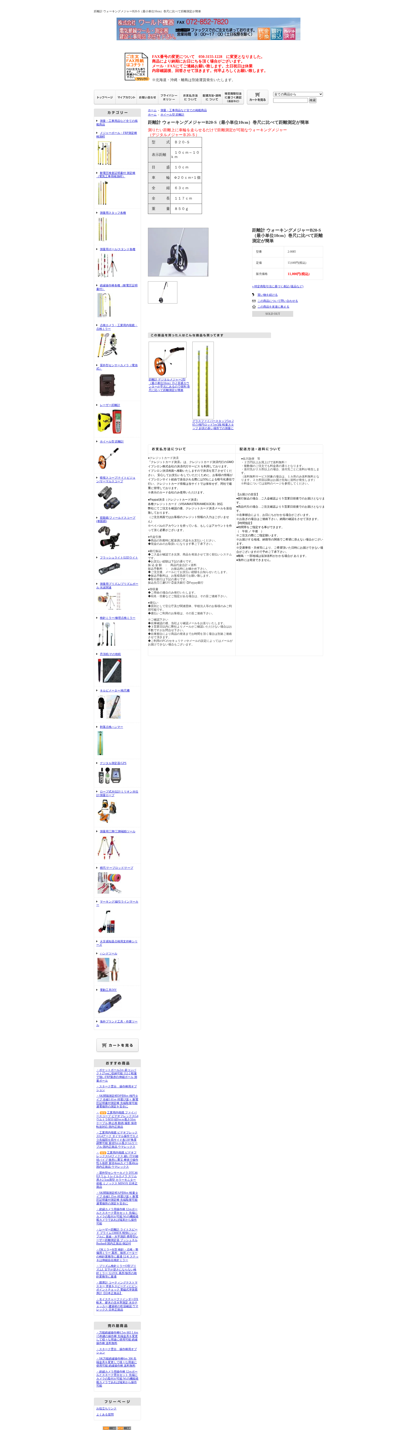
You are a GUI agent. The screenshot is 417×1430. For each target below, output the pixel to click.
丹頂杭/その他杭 (110, 654)
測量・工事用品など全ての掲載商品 (183, 110)
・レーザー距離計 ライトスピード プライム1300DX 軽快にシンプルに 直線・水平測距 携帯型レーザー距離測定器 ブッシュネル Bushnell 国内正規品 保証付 (117, 1236)
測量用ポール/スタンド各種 (117, 249)
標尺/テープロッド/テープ (116, 868)
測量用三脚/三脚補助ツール (117, 831)
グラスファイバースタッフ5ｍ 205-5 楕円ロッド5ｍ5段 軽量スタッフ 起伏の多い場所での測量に (213, 424)
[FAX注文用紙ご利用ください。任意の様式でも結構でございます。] (137, 78)
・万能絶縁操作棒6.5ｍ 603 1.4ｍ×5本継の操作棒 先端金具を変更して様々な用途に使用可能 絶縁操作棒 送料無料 (117, 1338)
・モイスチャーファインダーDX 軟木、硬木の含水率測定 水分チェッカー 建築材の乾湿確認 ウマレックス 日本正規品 (117, 1305)
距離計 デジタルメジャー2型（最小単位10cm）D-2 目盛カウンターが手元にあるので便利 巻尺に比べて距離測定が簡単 (169, 385)
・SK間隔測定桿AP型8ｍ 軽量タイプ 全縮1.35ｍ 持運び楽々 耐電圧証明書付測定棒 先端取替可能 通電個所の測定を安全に (117, 1198)
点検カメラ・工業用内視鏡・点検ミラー (117, 327)
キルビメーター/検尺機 (115, 690)
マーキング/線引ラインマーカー (117, 903)
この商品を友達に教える (273, 306)
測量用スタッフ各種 (113, 212)
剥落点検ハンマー (111, 727)
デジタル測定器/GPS (113, 763)
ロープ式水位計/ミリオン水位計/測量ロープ (117, 793)
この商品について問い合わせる (277, 301)
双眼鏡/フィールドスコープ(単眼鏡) (115, 519)
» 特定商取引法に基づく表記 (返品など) (277, 286)
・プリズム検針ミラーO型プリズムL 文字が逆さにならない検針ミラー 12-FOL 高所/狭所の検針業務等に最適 (116, 1271)
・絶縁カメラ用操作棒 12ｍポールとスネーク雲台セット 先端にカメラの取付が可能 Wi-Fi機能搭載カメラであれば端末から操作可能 (117, 1216)
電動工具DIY (108, 990)
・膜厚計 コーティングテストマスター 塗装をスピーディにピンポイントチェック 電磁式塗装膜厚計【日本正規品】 (117, 1288)
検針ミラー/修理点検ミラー (117, 618)
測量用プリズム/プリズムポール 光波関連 (117, 585)
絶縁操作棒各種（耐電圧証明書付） (117, 287)
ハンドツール (108, 953)
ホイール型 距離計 (112, 441)
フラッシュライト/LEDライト (119, 557)
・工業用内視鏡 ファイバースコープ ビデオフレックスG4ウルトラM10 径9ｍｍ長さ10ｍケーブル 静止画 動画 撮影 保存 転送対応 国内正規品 (117, 1119)
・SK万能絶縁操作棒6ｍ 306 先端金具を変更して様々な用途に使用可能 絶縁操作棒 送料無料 (116, 1362)
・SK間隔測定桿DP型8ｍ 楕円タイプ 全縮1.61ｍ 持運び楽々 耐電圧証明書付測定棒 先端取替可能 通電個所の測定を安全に (117, 1101)
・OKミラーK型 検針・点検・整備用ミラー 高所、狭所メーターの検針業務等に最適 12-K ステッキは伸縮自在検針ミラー (117, 1255)
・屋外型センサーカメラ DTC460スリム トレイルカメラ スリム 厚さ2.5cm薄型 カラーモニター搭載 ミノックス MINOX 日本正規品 (117, 1180)
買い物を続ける (267, 295)
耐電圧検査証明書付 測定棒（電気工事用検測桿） (115, 174)
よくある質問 (105, 1414)
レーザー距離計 (110, 405)
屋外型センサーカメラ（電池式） (117, 367)
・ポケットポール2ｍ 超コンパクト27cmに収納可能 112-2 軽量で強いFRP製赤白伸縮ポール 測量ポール (116, 1075)
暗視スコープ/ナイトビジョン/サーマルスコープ (115, 479)
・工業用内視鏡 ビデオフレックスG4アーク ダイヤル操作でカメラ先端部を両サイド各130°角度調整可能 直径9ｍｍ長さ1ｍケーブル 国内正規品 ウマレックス (117, 1139)
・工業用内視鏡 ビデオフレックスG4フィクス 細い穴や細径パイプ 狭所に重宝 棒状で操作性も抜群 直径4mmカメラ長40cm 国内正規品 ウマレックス (117, 1159)
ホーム (152, 110)
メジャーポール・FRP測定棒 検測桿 (116, 134)
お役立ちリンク (106, 1408)
